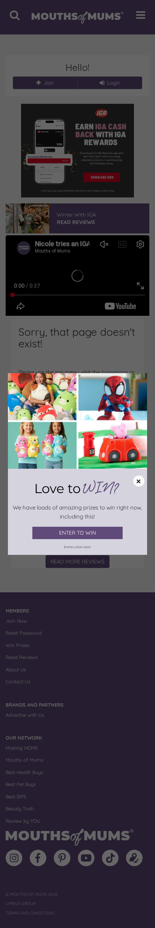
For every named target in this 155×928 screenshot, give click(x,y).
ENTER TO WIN (77, 532)
